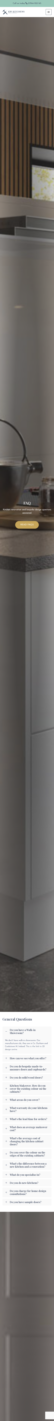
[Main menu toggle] (48, 12)
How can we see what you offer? (28, 1058)
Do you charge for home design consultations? (28, 1192)
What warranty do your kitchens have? (28, 1109)
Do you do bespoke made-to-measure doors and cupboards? (28, 1068)
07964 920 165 (34, 3)
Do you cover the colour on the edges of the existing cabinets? (27, 1154)
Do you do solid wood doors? (26, 1077)
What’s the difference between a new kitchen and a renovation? (28, 1165)
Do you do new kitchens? (24, 1182)
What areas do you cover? (25, 1099)
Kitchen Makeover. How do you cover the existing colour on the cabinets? (28, 1088)
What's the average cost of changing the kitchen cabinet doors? (26, 1141)
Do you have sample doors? (25, 1202)
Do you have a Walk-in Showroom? (23, 1031)
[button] (27, 1031)
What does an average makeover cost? (28, 1129)
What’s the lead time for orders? (28, 1119)
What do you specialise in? (25, 1174)
